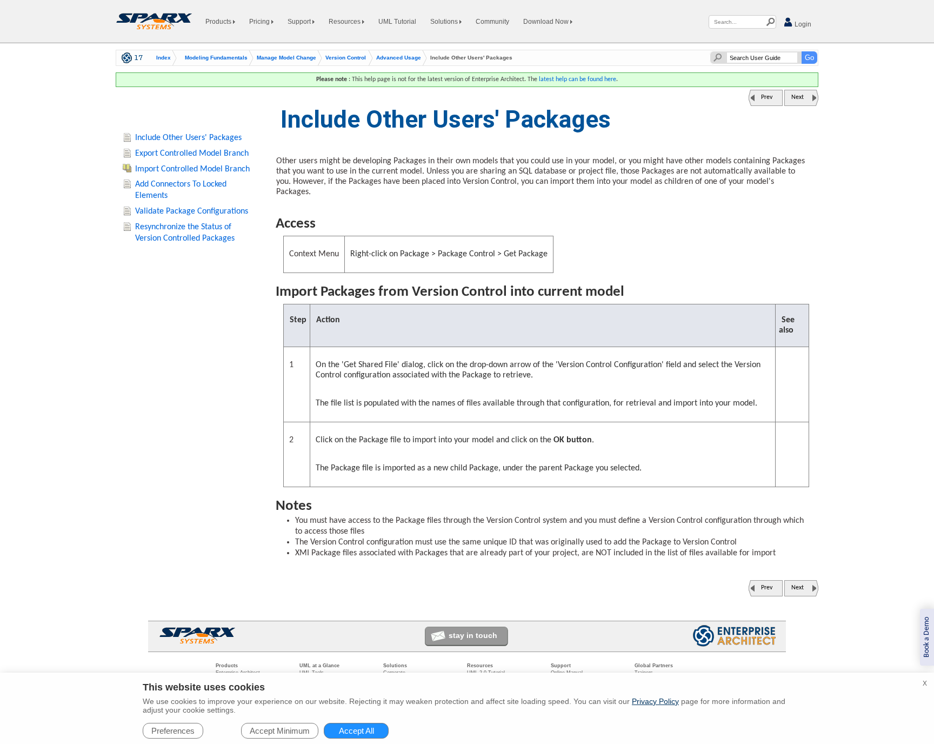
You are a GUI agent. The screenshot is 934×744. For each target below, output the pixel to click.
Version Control (345, 58)
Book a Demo (927, 637)
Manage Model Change (286, 58)
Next (797, 97)
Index (163, 58)
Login (802, 24)
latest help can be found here (577, 79)
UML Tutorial (397, 21)
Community (492, 21)
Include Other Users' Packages (188, 138)
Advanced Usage (398, 58)
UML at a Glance (319, 665)
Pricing (260, 21)
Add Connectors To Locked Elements (180, 190)
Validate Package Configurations (191, 211)
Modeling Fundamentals (216, 58)
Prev (766, 97)
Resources (345, 21)
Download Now (546, 21)
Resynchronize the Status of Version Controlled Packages (185, 233)
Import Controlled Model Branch (192, 169)
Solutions (444, 21)
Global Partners (654, 665)
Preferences (173, 730)
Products (219, 21)
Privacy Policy (655, 701)
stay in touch (473, 635)
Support (300, 21)
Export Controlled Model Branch (192, 153)
